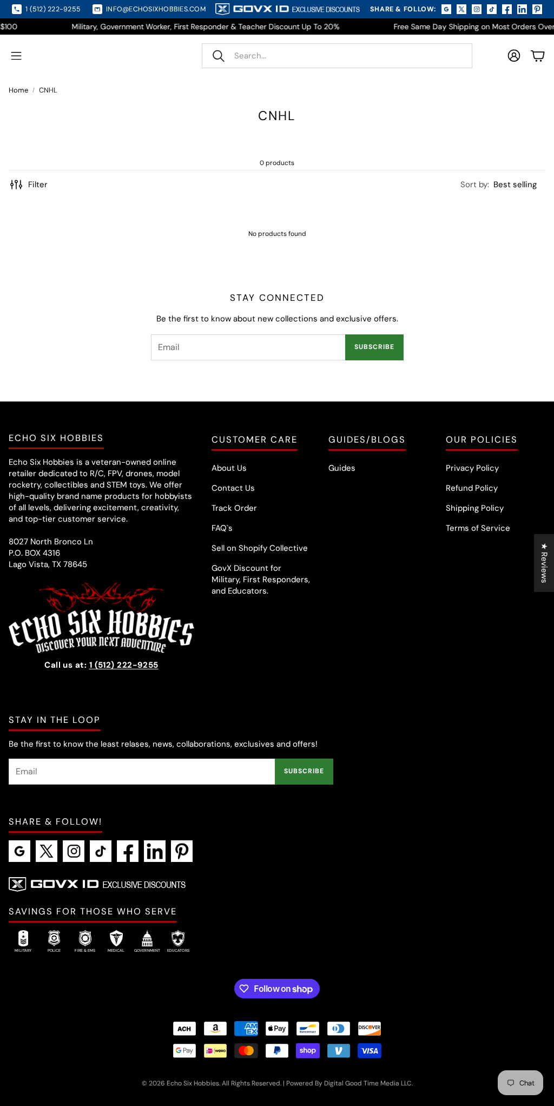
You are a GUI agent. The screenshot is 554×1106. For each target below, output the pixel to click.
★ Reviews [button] (544, 563)
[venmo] (339, 1050)
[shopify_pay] (308, 1050)
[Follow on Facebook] (507, 9)
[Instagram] (73, 851)
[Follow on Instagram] (477, 9)
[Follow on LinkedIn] (522, 9)
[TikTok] (100, 851)
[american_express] (246, 1028)
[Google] (19, 851)
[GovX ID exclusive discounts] (287, 9)
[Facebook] (127, 851)
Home (18, 90)
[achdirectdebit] (184, 1028)
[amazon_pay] (215, 1028)
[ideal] (215, 1050)
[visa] (369, 1050)
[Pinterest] (182, 851)
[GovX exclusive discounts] (97, 884)
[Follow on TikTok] (492, 9)
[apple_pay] (277, 1028)
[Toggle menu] (16, 55)
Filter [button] (38, 184)
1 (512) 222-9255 (124, 665)
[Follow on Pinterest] (537, 9)
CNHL (48, 90)
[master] (246, 1050)
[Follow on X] (461, 9)
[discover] (369, 1028)
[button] (337, 56)
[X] (46, 851)
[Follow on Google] (446, 9)
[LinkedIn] (155, 851)
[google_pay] (184, 1050)
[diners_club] (339, 1028)
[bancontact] (308, 1028)
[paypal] (277, 1050)
